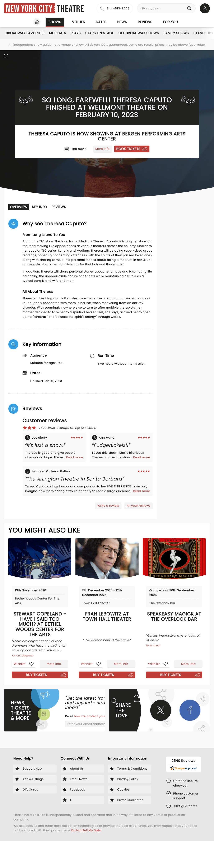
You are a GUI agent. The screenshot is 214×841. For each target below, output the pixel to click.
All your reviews (138, 506)
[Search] (190, 8)
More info (102, 149)
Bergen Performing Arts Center (141, 136)
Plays (76, 33)
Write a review (108, 506)
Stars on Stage (99, 33)
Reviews (145, 21)
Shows (54, 21)
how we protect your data (94, 716)
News (122, 21)
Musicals (57, 33)
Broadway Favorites (25, 33)
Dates (101, 21)
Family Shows (176, 33)
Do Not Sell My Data (86, 830)
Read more (74, 457)
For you (170, 21)
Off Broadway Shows (138, 33)
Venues (78, 21)
